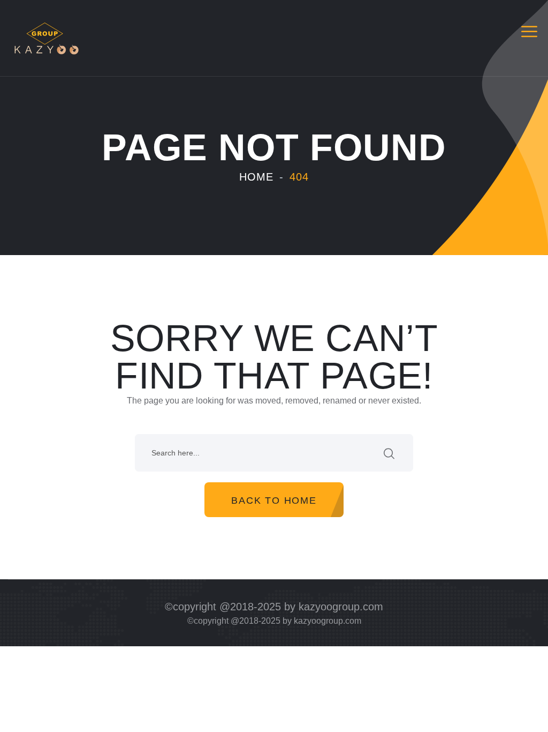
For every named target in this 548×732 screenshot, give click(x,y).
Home (256, 177)
